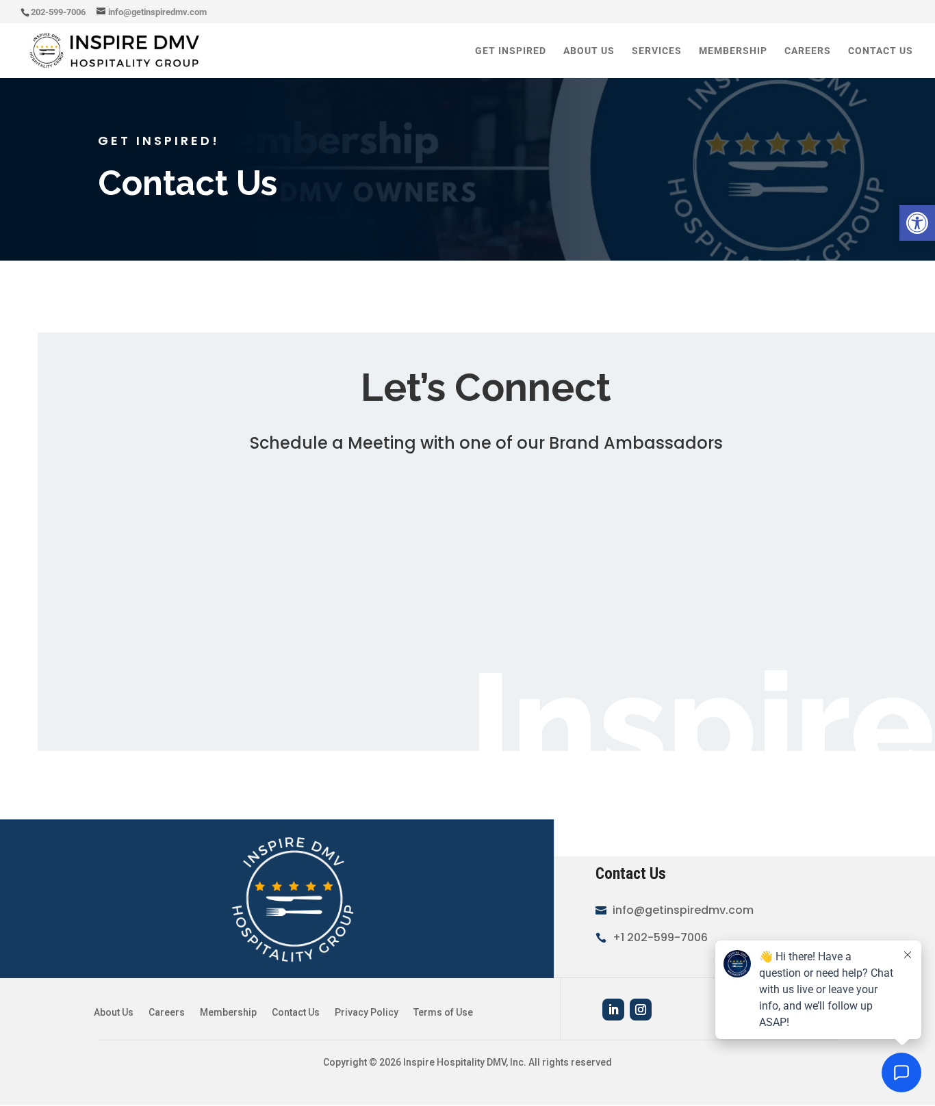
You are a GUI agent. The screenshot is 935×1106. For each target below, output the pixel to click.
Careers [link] (807, 51)
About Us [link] (589, 51)
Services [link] (657, 51)
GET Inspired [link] (510, 51)
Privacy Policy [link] (366, 1013)
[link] (917, 223)
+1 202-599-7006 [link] (660, 937)
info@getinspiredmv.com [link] (683, 910)
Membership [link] (733, 51)
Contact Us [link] (880, 51)
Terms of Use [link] (443, 1013)
